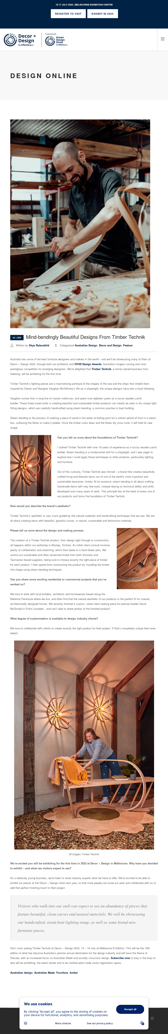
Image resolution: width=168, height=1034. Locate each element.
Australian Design (86, 345)
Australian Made (44, 972)
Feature (128, 345)
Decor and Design (110, 345)
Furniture (62, 972)
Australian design (21, 972)
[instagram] (152, 1018)
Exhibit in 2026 (103, 13)
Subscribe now (120, 958)
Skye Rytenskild (39, 345)
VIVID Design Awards (87, 364)
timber (74, 972)
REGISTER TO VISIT (68, 13)
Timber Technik (101, 369)
